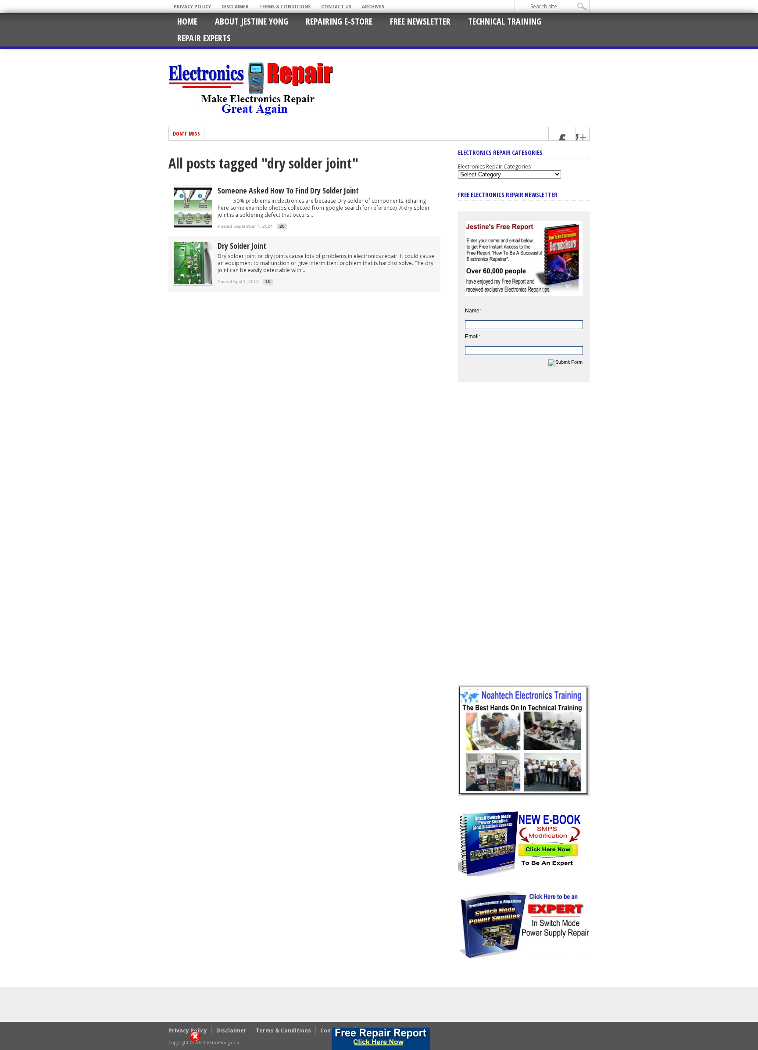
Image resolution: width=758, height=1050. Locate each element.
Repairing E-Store (339, 21)
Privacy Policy (192, 7)
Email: (472, 336)
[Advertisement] (524, 540)
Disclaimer (235, 7)
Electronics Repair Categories (494, 166)
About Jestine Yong (251, 21)
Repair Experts (204, 38)
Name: (473, 311)
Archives (373, 7)
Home (187, 21)
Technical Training (504, 21)
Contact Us (336, 7)
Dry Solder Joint (242, 246)
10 (268, 281)
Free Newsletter (420, 21)
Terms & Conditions (285, 7)
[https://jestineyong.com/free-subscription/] (381, 1039)
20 (282, 226)
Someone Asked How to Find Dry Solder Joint (288, 190)
